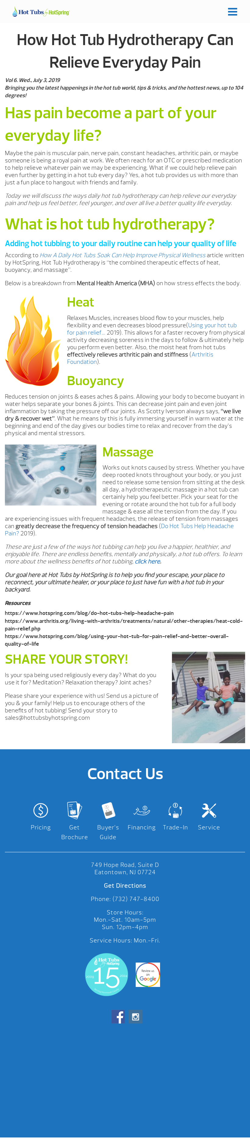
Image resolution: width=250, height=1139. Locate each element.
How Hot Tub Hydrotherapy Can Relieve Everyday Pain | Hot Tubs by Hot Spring (41, 11)
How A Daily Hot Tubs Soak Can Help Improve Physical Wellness (122, 255)
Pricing (41, 827)
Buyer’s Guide (108, 832)
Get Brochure (74, 832)
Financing (142, 827)
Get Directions (125, 885)
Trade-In (175, 827)
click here (147, 561)
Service (209, 827)
